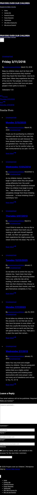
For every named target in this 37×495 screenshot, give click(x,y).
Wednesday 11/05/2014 (18, 166)
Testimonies (7, 20)
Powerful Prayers (9, 15)
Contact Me (7, 13)
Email (2, 440)
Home (6, 10)
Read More (11, 153)
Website (3, 447)
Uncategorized (7, 56)
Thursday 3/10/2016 (7, 98)
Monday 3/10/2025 (16, 122)
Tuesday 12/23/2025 (17, 260)
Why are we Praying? (10, 25)
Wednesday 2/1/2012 (17, 351)
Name (3, 433)
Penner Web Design (13, 469)
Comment (4, 426)
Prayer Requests (9, 17)
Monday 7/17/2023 (16, 307)
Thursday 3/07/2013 (17, 216)
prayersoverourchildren (12, 67)
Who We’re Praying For (10, 22)
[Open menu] (2, 40)
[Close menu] (0, 476)
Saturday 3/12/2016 (7, 104)
